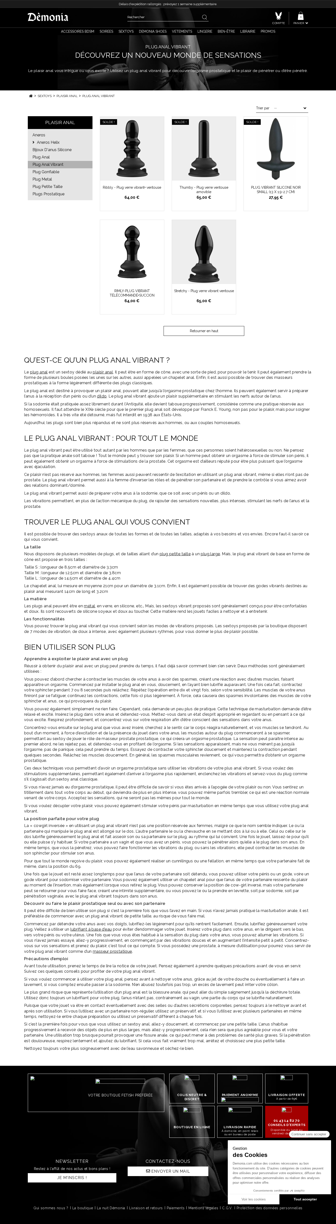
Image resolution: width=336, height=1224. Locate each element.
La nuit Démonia (111, 1208)
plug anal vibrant (47, 164)
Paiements (175, 1208)
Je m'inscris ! (72, 1177)
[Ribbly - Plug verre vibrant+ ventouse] (132, 149)
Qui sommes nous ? (50, 1208)
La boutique (82, 1208)
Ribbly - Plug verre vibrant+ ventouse (132, 187)
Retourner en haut (204, 331)
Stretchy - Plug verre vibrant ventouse (204, 291)
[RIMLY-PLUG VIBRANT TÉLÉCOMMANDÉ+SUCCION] (132, 252)
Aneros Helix (48, 142)
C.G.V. (227, 1208)
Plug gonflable (45, 172)
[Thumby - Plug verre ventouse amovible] (204, 149)
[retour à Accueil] (31, 96)
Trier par (262, 108)
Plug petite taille (47, 186)
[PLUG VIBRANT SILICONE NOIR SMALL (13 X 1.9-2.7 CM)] (276, 149)
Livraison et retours (146, 1208)
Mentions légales (203, 1208)
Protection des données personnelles (270, 1208)
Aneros (38, 135)
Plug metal (42, 179)
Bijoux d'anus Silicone (52, 149)
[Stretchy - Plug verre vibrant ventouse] (204, 252)
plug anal (41, 157)
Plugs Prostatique (48, 194)
